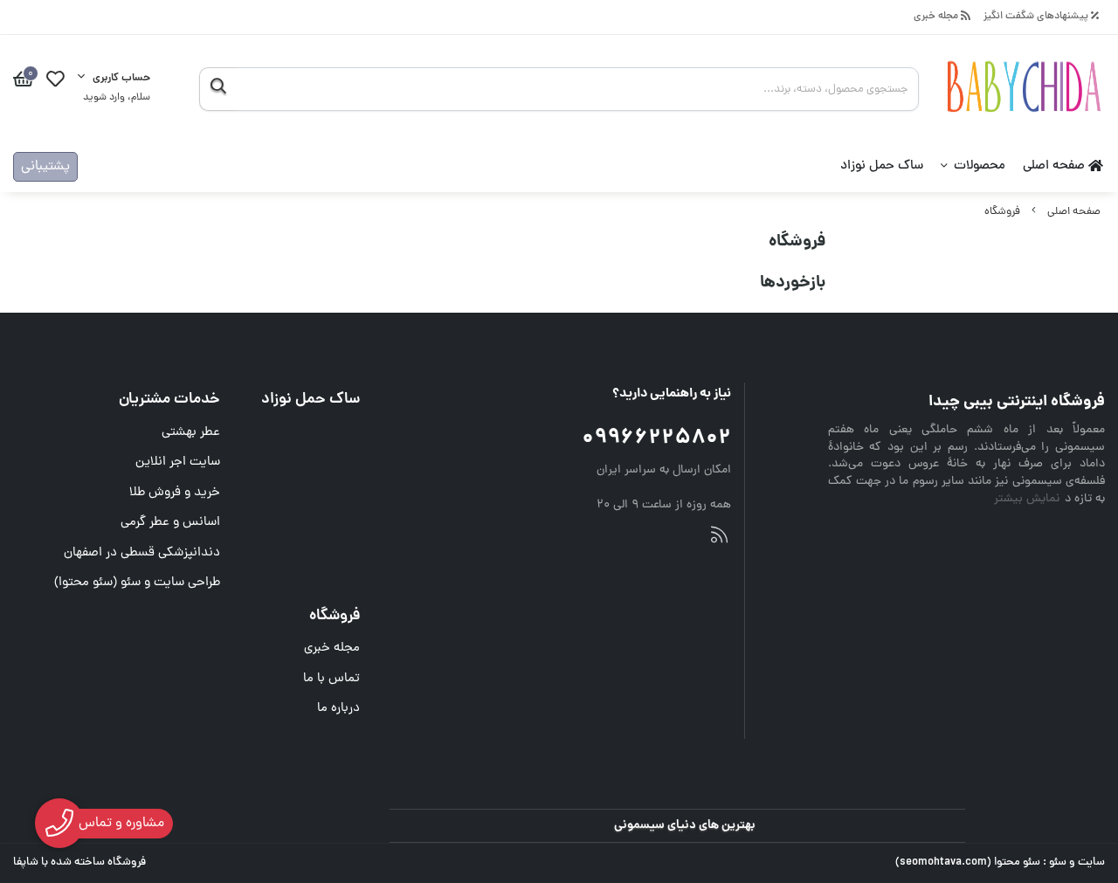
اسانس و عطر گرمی (170, 523)
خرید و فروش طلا (174, 493)
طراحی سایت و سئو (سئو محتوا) (137, 583)
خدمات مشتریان (169, 399)
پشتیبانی (45, 166)
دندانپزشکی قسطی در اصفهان (142, 553)
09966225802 (656, 439)
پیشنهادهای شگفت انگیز (1037, 17)
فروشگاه (1002, 212)
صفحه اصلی (1055, 166)
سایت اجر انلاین (177, 462)
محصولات (979, 166)
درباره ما (338, 709)
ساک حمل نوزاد (881, 166)
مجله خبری (937, 17)
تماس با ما (331, 679)
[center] (218, 89)
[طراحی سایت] (719, 538)
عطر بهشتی (191, 433)
